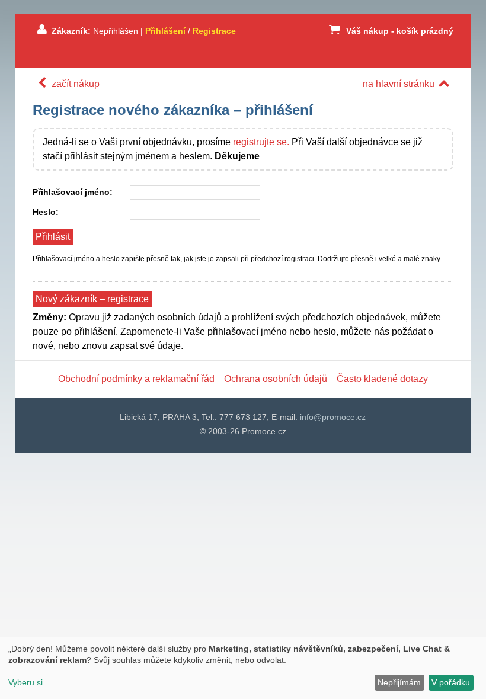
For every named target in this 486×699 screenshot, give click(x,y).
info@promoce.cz (333, 417)
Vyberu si (25, 682)
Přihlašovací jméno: (73, 192)
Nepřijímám (399, 682)
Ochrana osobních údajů (275, 379)
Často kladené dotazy (382, 379)
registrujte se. (261, 142)
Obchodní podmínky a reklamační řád (136, 379)
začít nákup (76, 84)
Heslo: (46, 212)
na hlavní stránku (398, 84)
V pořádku (450, 682)
